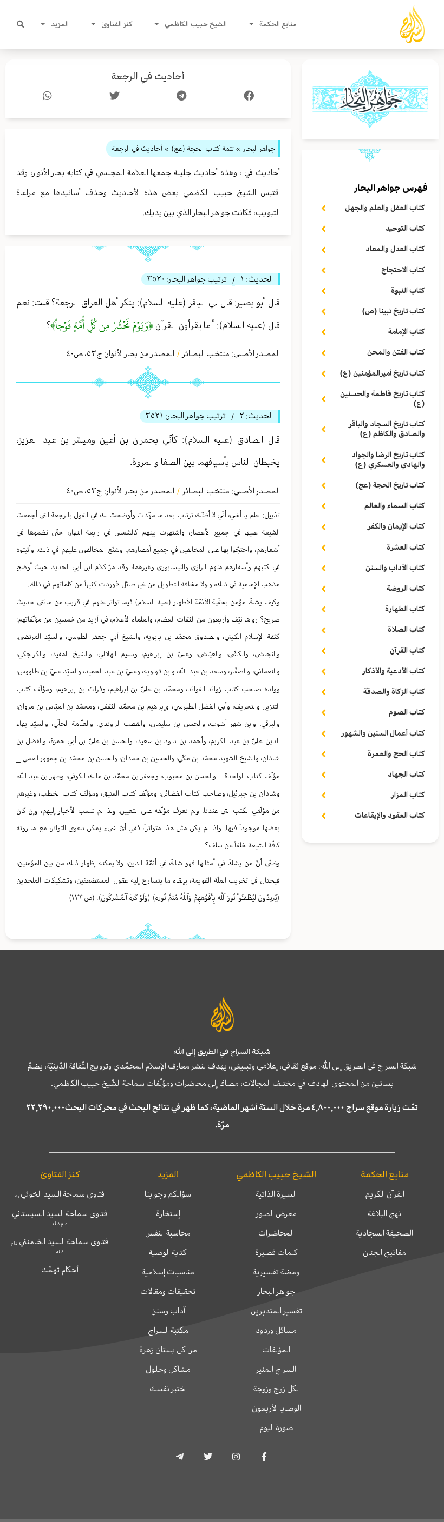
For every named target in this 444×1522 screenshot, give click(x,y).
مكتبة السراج (168, 1330)
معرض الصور (276, 1213)
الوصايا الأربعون (276, 1408)
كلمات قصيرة (276, 1252)
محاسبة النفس (168, 1232)
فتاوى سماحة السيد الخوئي (60, 1194)
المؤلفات (276, 1349)
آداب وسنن (168, 1310)
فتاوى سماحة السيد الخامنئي (59, 1245)
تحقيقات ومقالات (167, 1291)
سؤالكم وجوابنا (168, 1194)
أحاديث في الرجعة (148, 76)
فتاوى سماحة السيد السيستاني (59, 1217)
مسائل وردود (276, 1330)
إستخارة (168, 1213)
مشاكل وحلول (168, 1369)
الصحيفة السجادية (384, 1232)
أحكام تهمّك (60, 1269)
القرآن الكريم (384, 1194)
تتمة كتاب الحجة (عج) (202, 148)
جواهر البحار (276, 1291)
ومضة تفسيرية (276, 1271)
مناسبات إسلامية (168, 1271)
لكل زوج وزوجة (276, 1388)
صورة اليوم (276, 1427)
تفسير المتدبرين (276, 1310)
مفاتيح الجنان (384, 1252)
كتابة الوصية (168, 1252)
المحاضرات (276, 1232)
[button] (21, 24)
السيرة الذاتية (276, 1194)
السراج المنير (276, 1369)
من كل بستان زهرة (168, 1349)
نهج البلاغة (384, 1213)
